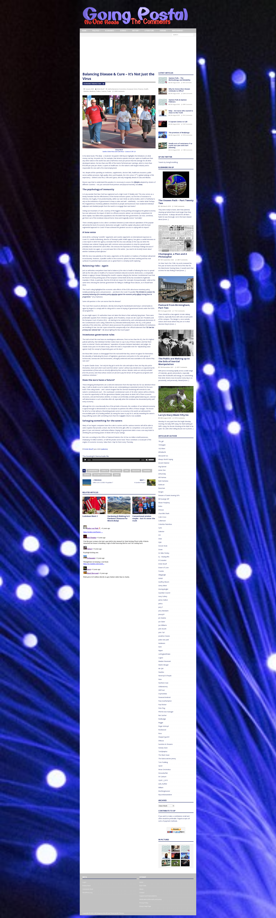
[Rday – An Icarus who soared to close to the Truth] (162, 113)
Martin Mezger (163, 665)
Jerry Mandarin (163, 611)
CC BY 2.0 (133, 151)
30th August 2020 (165, 418)
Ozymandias (162, 694)
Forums (163, 31)
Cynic (160, 528)
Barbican (161, 485)
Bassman (161, 488)
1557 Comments (187, 124)
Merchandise (177, 31)
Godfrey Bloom (163, 582)
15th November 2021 (166, 367)
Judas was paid (163, 640)
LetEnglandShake (164, 654)
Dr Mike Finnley (163, 553)
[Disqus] (119, 552)
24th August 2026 (175, 124)
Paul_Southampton (165, 701)
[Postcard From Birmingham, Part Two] (176, 289)
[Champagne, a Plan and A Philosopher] (176, 238)
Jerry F (160, 607)
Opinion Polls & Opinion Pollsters (178, 101)
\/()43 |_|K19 (163, 780)
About (141, 889)
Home (84, 31)
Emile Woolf (100, 89)
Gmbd (160, 578)
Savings (87, 475)
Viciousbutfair (163, 773)
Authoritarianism (113, 89)
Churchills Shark (163, 513)
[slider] (151, 460)
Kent (160, 647)
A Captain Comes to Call (178, 122)
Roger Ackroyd (163, 726)
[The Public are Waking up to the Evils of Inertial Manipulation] (176, 343)
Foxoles (161, 571)
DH (159, 535)
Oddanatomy (163, 687)
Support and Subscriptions (148, 896)
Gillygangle (162, 575)
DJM (159, 542)
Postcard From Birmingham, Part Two (174, 306)
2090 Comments (187, 104)
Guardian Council (164, 593)
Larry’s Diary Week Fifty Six (173, 414)
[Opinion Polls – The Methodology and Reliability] (162, 80)
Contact (141, 892)
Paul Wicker (162, 705)
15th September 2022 (167, 260)
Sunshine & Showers (165, 744)
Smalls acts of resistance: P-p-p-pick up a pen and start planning (181, 145)
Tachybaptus (162, 751)
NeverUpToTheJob (164, 676)
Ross (160, 733)
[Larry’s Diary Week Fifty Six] (176, 399)
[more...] (166, 219)
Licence (127, 151)
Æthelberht (162, 452)
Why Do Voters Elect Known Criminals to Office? (179, 90)
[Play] (85, 460)
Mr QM (160, 668)
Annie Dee (162, 470)
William (160, 787)
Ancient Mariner (163, 463)
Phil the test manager (165, 712)
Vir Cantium (162, 777)
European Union (132, 89)
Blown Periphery (164, 503)
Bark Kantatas (163, 481)
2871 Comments (182, 367)
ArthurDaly (162, 474)
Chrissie (161, 510)
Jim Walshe (162, 618)
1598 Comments (187, 150)
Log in (84, 882)
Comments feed (87, 889)
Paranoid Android (164, 697)
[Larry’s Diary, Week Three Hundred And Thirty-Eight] (175, 863)
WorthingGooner (164, 791)
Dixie (160, 539)
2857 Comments (182, 260)
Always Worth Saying (165, 459)
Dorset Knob (162, 546)
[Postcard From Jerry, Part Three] (185, 863)
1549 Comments (179, 206)
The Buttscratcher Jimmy (167, 759)
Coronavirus (93, 471)
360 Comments (187, 82)
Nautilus (161, 672)
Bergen (160, 492)
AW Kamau (162, 477)
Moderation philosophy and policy (150, 899)
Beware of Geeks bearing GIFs (169, 495)
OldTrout (161, 690)
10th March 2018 (165, 206)
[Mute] (147, 460)
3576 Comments (179, 418)
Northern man (163, 683)
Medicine (93, 91)
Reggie (160, 723)
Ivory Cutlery (162, 596)
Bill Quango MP (163, 499)
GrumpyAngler (163, 589)
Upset (160, 766)
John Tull (161, 632)
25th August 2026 (175, 104)
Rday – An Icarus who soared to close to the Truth (181, 112)
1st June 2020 (89, 89)
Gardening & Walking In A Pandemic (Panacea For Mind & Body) (118, 518)
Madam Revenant (164, 661)
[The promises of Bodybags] (162, 135)
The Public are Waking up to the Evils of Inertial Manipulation (174, 361)
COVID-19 (105, 471)
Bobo (160, 506)
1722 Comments (179, 311)
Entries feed (86, 886)
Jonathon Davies (164, 636)
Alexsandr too (163, 456)
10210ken (161, 448)
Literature (149, 31)
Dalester (161, 531)
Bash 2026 (142, 886)
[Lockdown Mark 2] (94, 505)
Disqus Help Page (145, 906)
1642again (162, 445)
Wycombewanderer (165, 795)
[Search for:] (183, 35)
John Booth (162, 629)
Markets (86, 91)
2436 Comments (119, 91)
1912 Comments (187, 115)
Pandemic (147, 471)
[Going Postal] (135, 27)
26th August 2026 (175, 82)
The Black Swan (163, 755)
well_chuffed (162, 784)
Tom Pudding (163, 762)
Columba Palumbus (165, 524)
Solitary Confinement (102, 475)
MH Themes (120, 913)
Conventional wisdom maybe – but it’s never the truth (143, 518)
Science (123, 31)
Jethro (160, 604)
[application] (119, 460)
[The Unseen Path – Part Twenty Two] (176, 184)
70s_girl (161, 441)
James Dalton (163, 600)
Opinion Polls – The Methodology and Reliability (179, 79)
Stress (116, 475)
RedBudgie (162, 719)
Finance (140, 89)
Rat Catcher (162, 715)
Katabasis (161, 643)
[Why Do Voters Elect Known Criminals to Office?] (162, 91)
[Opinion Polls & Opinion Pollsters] (162, 102)
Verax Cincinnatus (164, 769)
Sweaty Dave (163, 748)
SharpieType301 (164, 737)
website (104, 449)
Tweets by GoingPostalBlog (168, 162)
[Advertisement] (138, 55)
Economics (109, 31)
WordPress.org (87, 892)
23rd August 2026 (175, 150)
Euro (126, 471)
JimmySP (161, 614)
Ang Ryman (162, 467)
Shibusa (161, 741)
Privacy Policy (143, 903)
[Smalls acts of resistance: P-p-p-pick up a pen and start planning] (162, 146)
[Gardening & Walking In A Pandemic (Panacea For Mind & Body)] (119, 505)
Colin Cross (162, 517)
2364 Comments (187, 93)
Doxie (160, 549)
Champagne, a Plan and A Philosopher (172, 255)
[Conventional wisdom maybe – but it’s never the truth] (144, 505)
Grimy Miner (162, 586)
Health (146, 89)
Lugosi (160, 658)
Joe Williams (162, 625)
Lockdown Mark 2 (90, 516)
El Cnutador (162, 560)
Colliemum (162, 521)
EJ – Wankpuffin (163, 557)
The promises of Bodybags (179, 133)
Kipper (160, 650)
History (135, 31)
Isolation (136, 471)
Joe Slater (161, 622)
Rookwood (162, 730)
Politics (95, 31)
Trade (109, 91)
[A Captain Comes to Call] (162, 124)
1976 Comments (187, 135)
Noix (160, 679)
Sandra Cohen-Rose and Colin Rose (113, 151)
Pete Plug (161, 708)
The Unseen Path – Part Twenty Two (175, 202)
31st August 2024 (165, 311)
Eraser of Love (163, 568)
